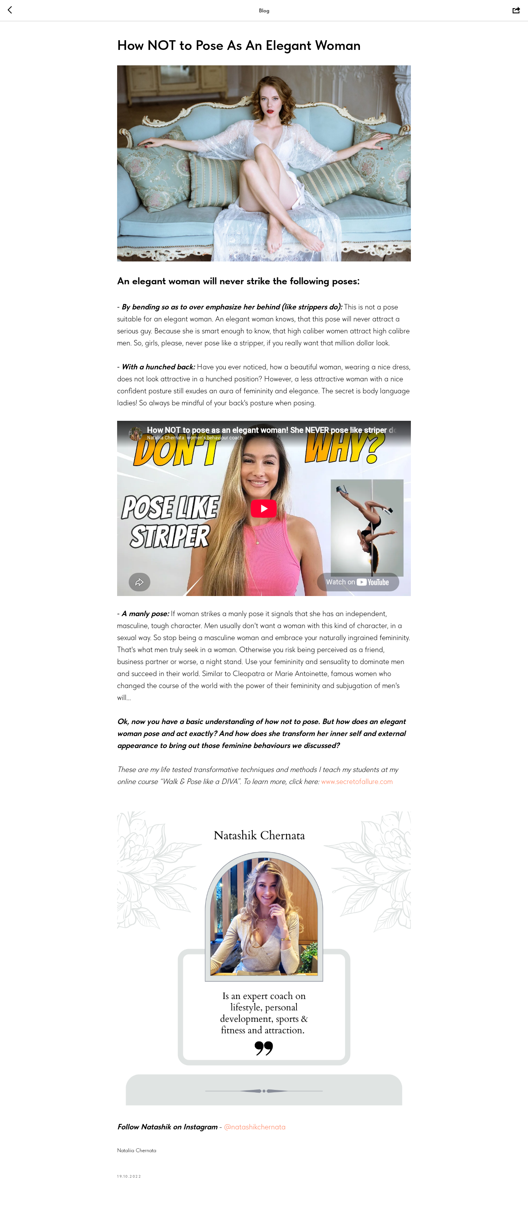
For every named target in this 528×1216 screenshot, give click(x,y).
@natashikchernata (255, 1126)
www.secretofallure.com (357, 781)
